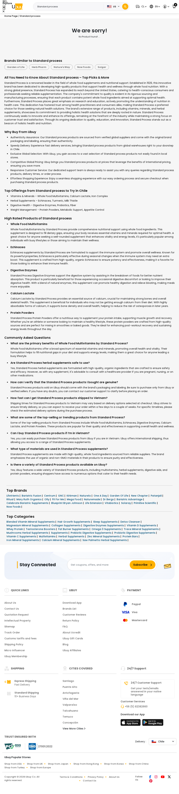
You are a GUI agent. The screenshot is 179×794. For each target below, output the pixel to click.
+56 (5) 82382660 (136, 706)
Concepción (70, 722)
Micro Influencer (14, 650)
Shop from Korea (114, 763)
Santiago (68, 681)
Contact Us (11, 608)
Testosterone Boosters (41, 529)
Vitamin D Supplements (142, 525)
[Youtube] (162, 777)
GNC (61, 495)
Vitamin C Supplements (21, 536)
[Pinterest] (151, 781)
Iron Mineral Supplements (23, 540)
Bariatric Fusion (32, 495)
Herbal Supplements (71, 536)
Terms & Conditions (71, 777)
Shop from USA (13, 763)
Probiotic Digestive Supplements (135, 533)
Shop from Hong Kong (86, 763)
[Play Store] (152, 723)
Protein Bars (131, 536)
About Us (10, 603)
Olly (47, 499)
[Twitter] (169, 777)
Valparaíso (70, 705)
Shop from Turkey (14, 767)
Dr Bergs (108, 499)
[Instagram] (156, 777)
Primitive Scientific (145, 503)
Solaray (126, 503)
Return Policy (71, 620)
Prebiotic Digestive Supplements (91, 533)
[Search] (125, 6)
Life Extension (94, 503)
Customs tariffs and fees (20, 638)
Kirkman (72, 495)
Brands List (69, 608)
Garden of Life (15, 67)
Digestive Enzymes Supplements (104, 525)
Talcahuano (70, 710)
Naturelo (86, 495)
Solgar (102, 67)
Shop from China (138, 763)
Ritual (10, 499)
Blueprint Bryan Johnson (67, 503)
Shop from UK (35, 763)
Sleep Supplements (105, 522)
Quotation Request (16, 614)
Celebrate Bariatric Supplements (27, 503)
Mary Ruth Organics (29, 499)
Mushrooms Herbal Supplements (27, 533)
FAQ (65, 626)
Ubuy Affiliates (72, 650)
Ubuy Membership (15, 656)
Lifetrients (13, 495)
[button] (141, 6)
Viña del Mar (70, 699)
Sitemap (9, 626)
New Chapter (140, 495)
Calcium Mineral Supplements (61, 540)
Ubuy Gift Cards (73, 638)
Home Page (11, 16)
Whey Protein (15, 529)
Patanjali (156, 495)
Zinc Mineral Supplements (103, 536)
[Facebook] (150, 777)
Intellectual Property (17, 620)
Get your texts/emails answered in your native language (146, 691)
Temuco (68, 716)
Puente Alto (70, 687)
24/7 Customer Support (146, 682)
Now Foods (83, 67)
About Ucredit (71, 632)
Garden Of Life (119, 495)
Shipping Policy (13, 644)
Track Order (12, 632)
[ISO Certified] (39, 746)
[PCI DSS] (12, 746)
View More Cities (73, 728)
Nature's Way (62, 67)
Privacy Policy (96, 777)
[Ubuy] (17, 7)
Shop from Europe (40, 767)
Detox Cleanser (130, 522)
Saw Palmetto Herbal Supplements (105, 540)
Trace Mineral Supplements (141, 529)
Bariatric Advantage (130, 499)
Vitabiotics (112, 503)
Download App (72, 603)
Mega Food (74, 499)
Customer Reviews (74, 614)
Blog (65, 644)
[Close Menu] (4, 7)
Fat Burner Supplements (74, 529)
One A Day (101, 495)
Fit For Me (58, 499)
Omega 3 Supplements (107, 529)
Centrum (50, 495)
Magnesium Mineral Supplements (27, 525)
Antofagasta (71, 693)
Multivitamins (47, 536)
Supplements (60, 533)
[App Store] (131, 723)
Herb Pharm (39, 67)
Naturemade (92, 499)
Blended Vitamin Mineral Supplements (30, 522)
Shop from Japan (58, 763)
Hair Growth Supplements (74, 522)
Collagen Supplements (66, 525)
